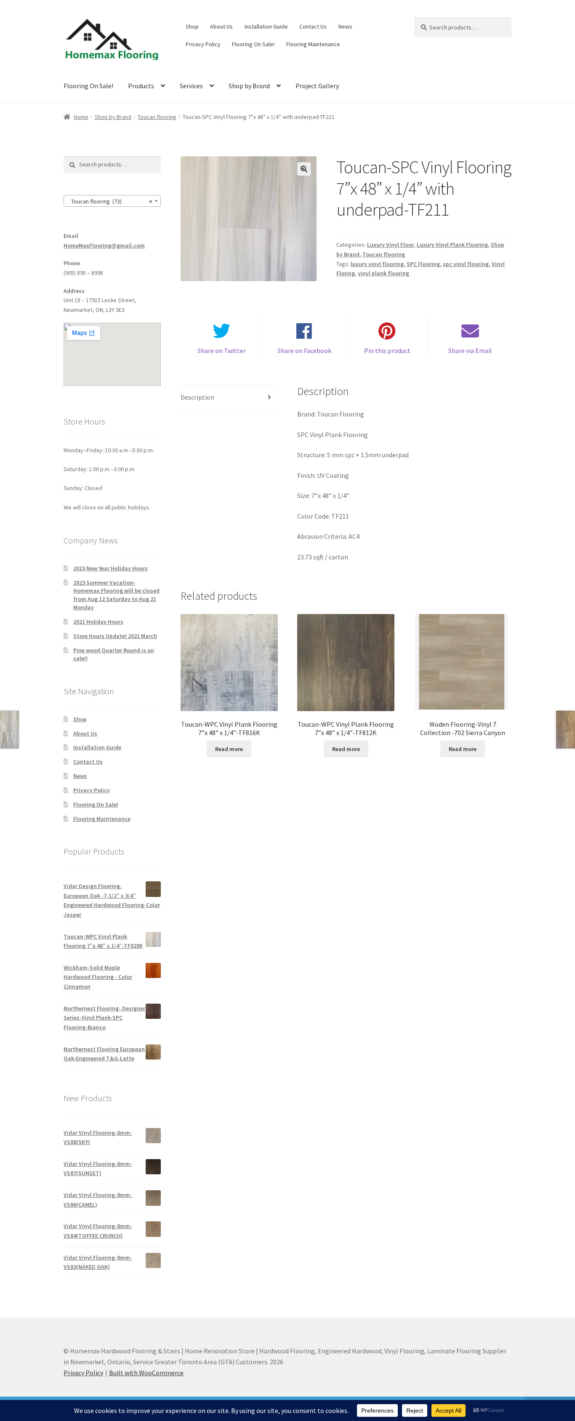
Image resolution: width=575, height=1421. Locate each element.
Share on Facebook (304, 350)
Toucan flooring (157, 117)
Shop (192, 26)
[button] (304, 169)
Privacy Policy (203, 44)
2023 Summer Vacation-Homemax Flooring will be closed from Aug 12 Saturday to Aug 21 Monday (116, 595)
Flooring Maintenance (313, 44)
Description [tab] (197, 397)
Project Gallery (317, 86)
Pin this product (387, 350)
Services (191, 86)
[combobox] (112, 201)
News (345, 26)
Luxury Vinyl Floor (390, 244)
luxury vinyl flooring (377, 264)
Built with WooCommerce (146, 1372)
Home (81, 117)
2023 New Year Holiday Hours (110, 568)
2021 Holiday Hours (98, 621)
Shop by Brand (249, 86)
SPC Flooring (423, 264)
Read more (229, 749)
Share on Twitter (221, 350)
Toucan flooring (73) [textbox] (109, 201)
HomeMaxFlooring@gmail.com (104, 245)
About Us (221, 26)
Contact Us (313, 26)
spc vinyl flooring (466, 264)
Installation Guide (266, 26)
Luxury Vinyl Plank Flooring (452, 244)
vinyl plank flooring (383, 273)
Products (141, 86)
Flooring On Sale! (253, 44)
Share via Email (470, 350)
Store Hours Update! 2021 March (115, 636)
